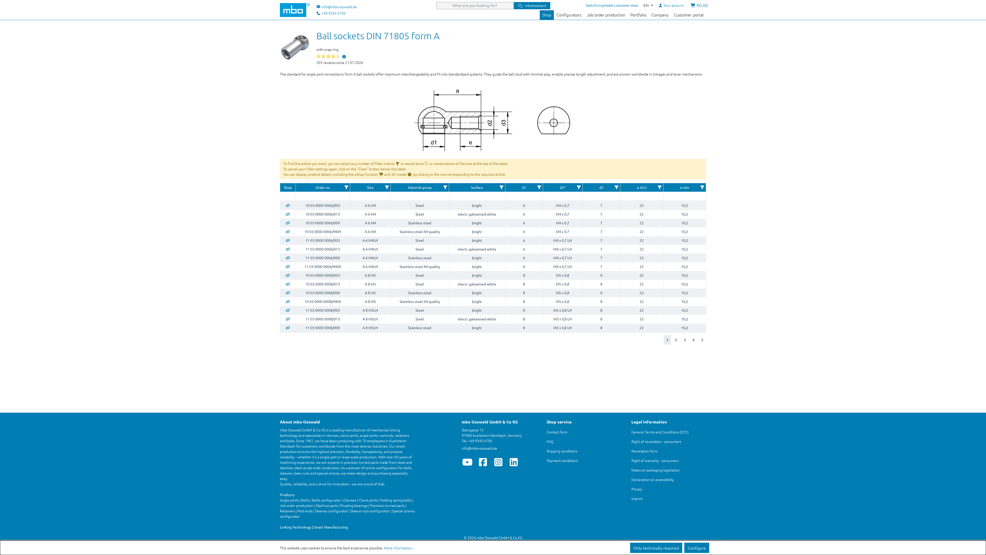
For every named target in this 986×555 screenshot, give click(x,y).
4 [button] (694, 339)
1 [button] (667, 339)
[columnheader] (288, 187)
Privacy (636, 489)
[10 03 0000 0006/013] (288, 214)
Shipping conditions (562, 451)
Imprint (637, 498)
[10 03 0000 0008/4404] (288, 301)
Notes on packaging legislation (655, 470)
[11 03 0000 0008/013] (288, 319)
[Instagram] (498, 462)
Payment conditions (562, 460)
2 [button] (676, 339)
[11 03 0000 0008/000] (288, 327)
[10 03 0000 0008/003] (288, 275)
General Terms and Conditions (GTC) (659, 431)
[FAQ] (344, 56)
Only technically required (656, 548)
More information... (399, 547)
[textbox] (288, 196)
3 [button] (685, 339)
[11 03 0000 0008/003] (288, 310)
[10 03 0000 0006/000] (288, 222)
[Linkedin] (513, 462)
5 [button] (702, 339)
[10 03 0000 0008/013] (288, 284)
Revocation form (644, 451)
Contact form (557, 431)
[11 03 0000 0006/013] (288, 249)
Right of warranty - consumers (655, 460)
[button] (346, 187)
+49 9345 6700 (333, 13)
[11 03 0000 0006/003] (288, 240)
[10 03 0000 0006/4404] (288, 231)
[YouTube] (467, 462)
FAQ (550, 441)
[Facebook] (483, 462)
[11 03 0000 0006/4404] (288, 266)
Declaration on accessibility (652, 479)
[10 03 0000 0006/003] (288, 205)
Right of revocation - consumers (656, 441)
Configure (697, 548)
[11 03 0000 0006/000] (288, 257)
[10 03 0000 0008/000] (288, 292)
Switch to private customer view (612, 5)
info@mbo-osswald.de (479, 448)
